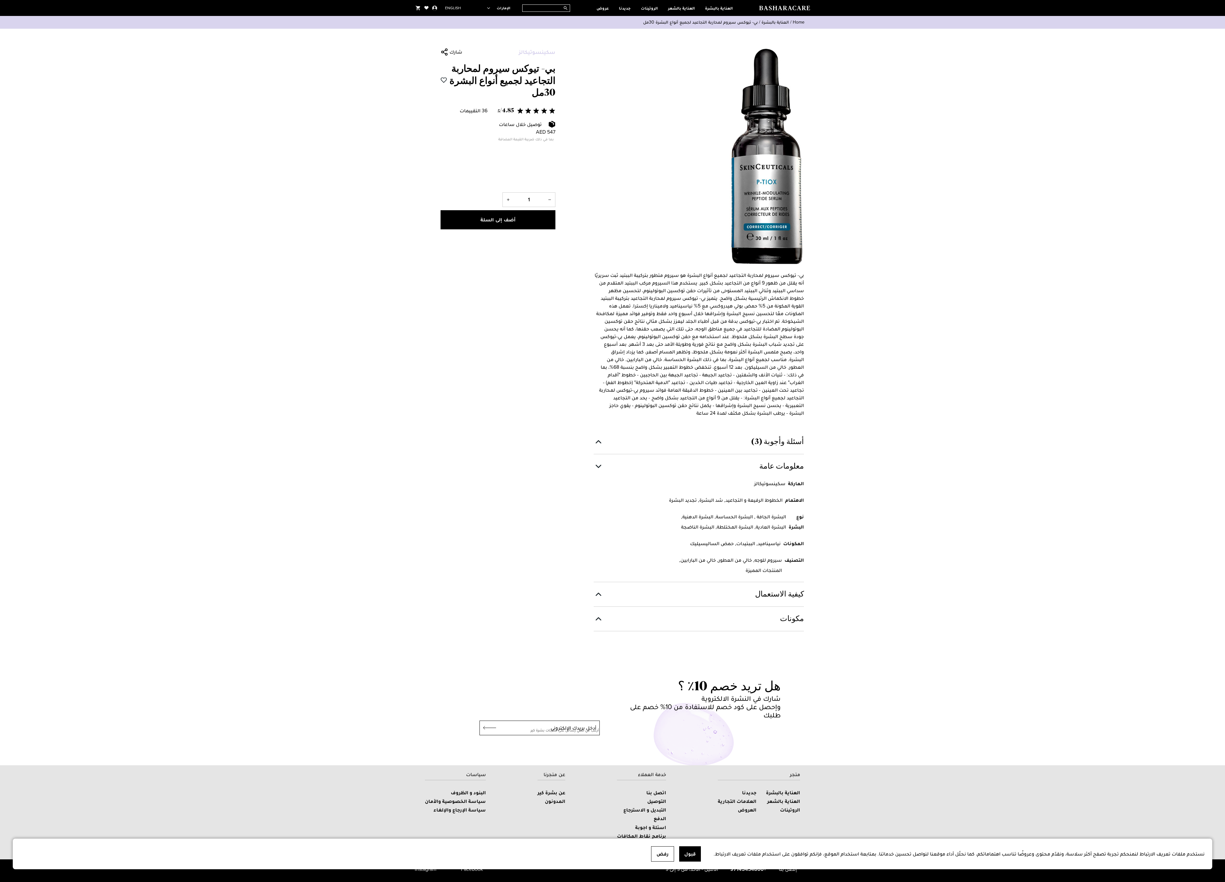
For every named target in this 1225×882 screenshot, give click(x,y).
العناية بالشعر (681, 8)
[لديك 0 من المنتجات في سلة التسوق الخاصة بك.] (418, 8)
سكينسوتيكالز (537, 52)
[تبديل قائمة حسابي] (434, 8)
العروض (747, 809)
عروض (603, 8)
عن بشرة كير (551, 792)
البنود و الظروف (468, 792)
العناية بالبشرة (719, 8)
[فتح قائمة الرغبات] (426, 8)
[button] (498, 111)
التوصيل (656, 801)
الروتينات (649, 8)
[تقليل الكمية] (550, 200)
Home (799, 22)
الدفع (660, 818)
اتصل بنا (656, 792)
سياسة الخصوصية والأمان (455, 801)
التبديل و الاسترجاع (644, 809)
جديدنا (625, 8)
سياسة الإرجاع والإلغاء (460, 809)
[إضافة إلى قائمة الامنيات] (444, 80)
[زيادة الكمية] (508, 200)
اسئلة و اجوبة (650, 827)
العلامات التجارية (737, 801)
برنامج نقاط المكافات (641, 836)
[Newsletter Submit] (487, 728)
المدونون (555, 801)
